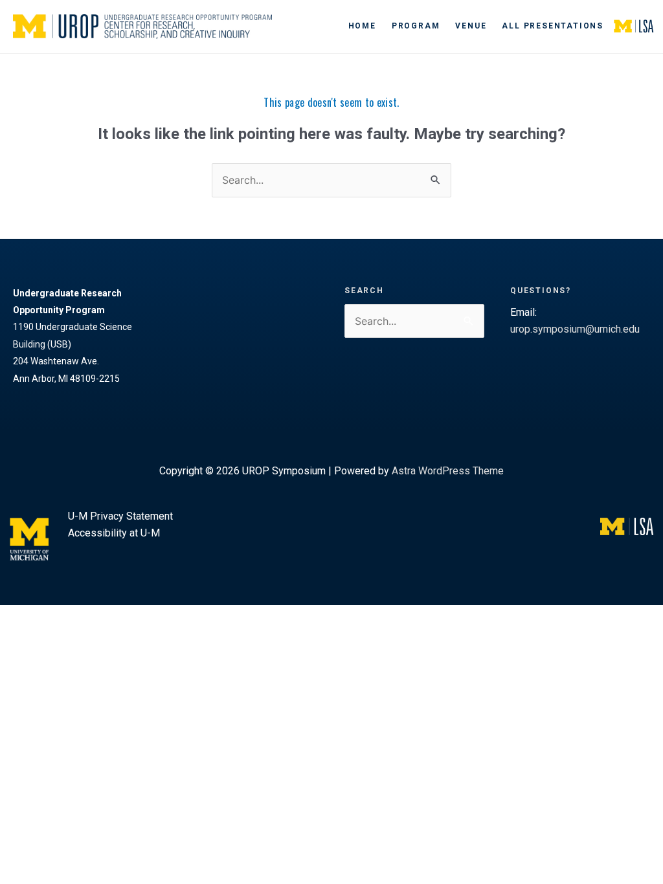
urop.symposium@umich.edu (575, 329)
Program (416, 25)
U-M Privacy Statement (120, 516)
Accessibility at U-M (114, 533)
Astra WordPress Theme (448, 471)
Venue (470, 25)
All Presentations (552, 25)
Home (362, 25)
